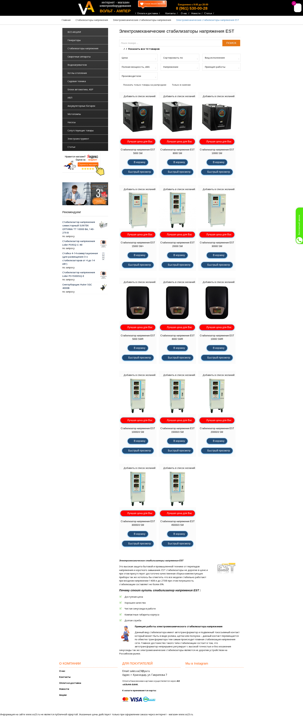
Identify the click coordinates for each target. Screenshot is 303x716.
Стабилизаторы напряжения (92, 19)
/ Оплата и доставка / (147, 13)
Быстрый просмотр (139, 171)
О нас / (185, 13)
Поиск (231, 43)
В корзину (139, 162)
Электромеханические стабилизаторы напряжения (142, 19)
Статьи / (209, 13)
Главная (66, 19)
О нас (62, 671)
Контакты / (171, 13)
